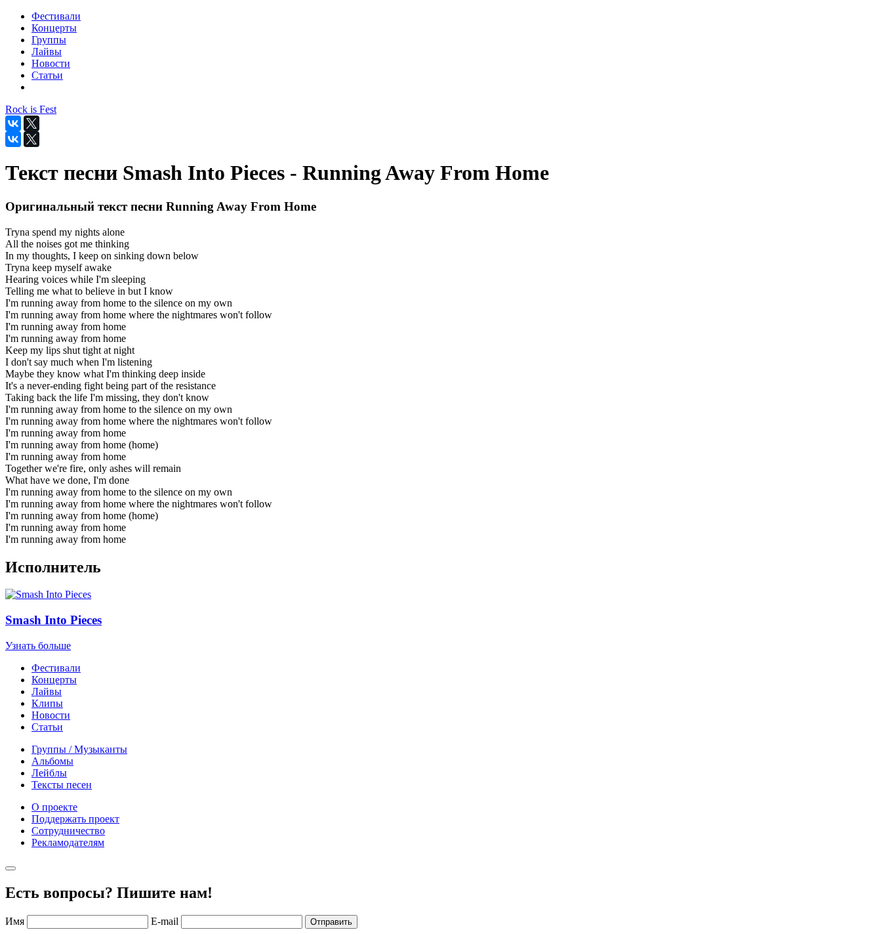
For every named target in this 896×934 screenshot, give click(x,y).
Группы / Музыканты (79, 749)
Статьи (47, 726)
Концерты (54, 679)
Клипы (47, 703)
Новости (50, 715)
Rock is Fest (30, 109)
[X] (31, 123)
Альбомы (52, 761)
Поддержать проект (75, 818)
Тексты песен (61, 784)
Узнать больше (38, 645)
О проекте (54, 807)
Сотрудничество (68, 830)
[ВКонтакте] (13, 123)
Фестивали (56, 667)
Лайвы (46, 691)
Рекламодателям (67, 842)
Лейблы (49, 772)
